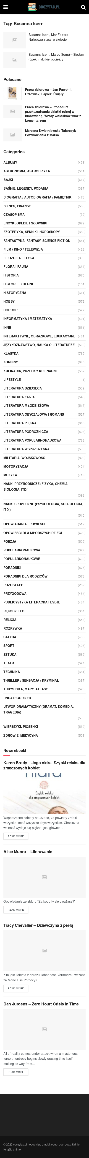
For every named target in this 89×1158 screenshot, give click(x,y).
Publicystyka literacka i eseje (31, 602)
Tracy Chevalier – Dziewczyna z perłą (38, 925)
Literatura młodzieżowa (26, 405)
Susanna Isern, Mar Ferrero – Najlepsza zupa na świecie (50, 37)
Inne (7, 327)
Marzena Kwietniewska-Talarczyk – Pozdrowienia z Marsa (52, 132)
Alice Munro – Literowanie (27, 851)
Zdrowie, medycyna (20, 735)
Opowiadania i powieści (24, 524)
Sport (8, 645)
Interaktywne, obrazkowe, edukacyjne (39, 336)
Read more (16, 836)
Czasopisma (14, 214)
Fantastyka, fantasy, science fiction (36, 240)
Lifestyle (12, 379)
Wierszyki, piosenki (20, 726)
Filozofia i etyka (18, 258)
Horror (10, 310)
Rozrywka (12, 628)
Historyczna (14, 292)
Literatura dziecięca (22, 388)
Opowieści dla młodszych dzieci (32, 532)
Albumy (10, 162)
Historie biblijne (18, 284)
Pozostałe (13, 585)
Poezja (9, 541)
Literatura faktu (19, 396)
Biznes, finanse (17, 205)
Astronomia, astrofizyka (26, 171)
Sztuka (9, 654)
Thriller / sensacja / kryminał (31, 680)
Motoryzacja (15, 466)
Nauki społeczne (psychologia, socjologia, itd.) (43, 507)
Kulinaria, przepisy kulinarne (30, 371)
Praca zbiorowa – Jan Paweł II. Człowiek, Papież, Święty (48, 91)
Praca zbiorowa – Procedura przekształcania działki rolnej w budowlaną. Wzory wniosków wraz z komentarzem (53, 114)
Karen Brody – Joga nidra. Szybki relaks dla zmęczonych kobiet (44, 765)
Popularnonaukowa (21, 550)
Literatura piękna (20, 423)
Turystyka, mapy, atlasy (25, 689)
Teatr (8, 663)
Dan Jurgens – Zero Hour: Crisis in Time (41, 1004)
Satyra (9, 637)
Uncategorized (17, 698)
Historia (11, 275)
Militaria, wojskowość (24, 457)
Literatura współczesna (26, 449)
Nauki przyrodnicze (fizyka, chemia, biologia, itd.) (35, 486)
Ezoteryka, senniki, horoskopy (31, 231)
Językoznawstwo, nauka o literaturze (39, 344)
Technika (11, 671)
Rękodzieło (13, 611)
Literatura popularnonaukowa (32, 440)
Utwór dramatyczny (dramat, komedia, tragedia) (38, 709)
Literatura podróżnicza (25, 431)
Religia (9, 619)
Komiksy (10, 362)
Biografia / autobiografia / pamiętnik (37, 197)
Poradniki (12, 567)
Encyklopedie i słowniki (25, 223)
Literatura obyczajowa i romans (33, 414)
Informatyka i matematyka (27, 318)
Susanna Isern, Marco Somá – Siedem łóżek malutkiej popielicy (56, 56)
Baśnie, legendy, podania (25, 188)
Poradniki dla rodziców (25, 576)
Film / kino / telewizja (23, 249)
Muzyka (10, 475)
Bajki (8, 179)
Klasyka (10, 353)
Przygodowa (14, 593)
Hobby (9, 301)
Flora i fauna (15, 266)
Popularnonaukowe (21, 558)
